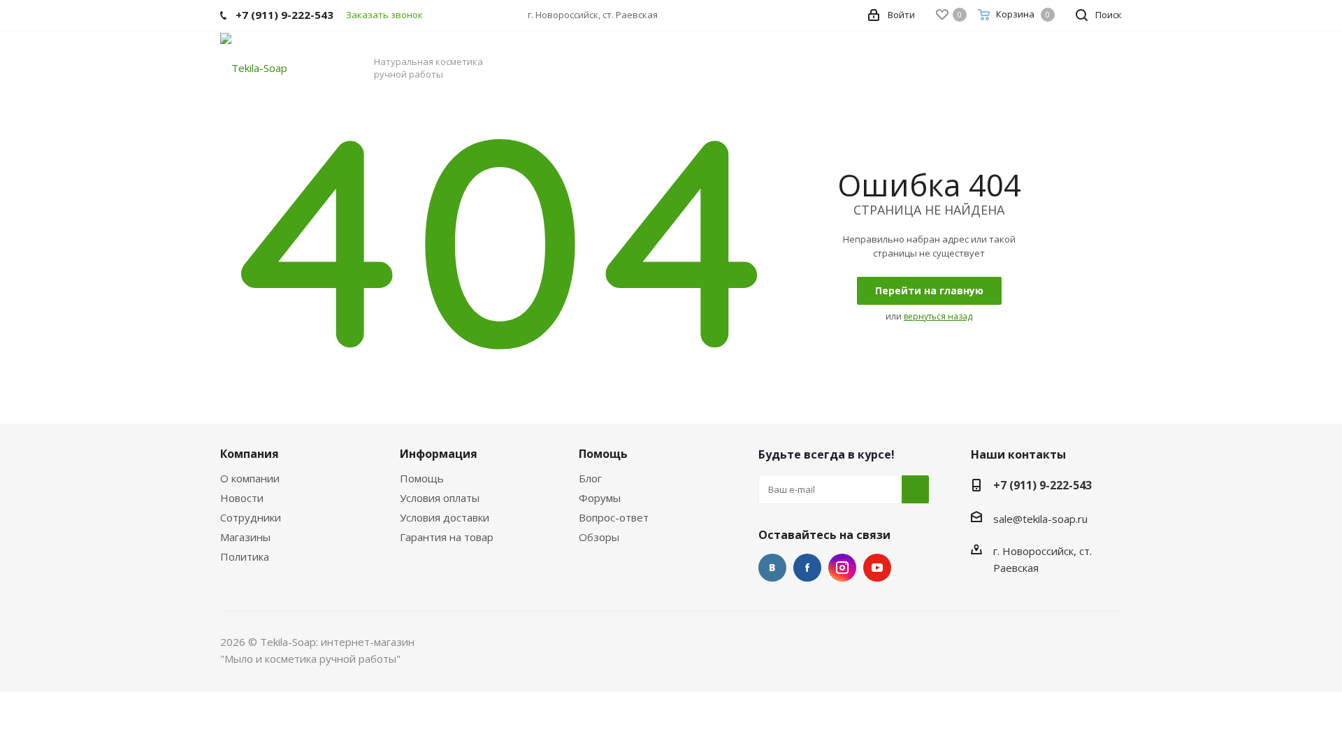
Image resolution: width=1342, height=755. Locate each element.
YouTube (877, 568)
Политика (244, 556)
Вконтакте (772, 568)
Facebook (807, 568)
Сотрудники (250, 517)
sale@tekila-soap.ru (1040, 519)
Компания (249, 453)
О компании (250, 478)
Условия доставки (444, 517)
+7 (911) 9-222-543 (1042, 485)
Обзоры (599, 537)
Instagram (842, 568)
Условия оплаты (439, 498)
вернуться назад (938, 316)
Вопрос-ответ (614, 517)
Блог (590, 478)
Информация (438, 453)
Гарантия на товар (446, 537)
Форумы (600, 498)
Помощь (422, 478)
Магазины (245, 537)
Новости (242, 498)
